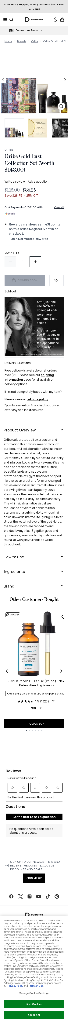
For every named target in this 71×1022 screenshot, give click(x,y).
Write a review (15, 181)
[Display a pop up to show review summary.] (53, 701)
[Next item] (61, 671)
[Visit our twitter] (20, 896)
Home (8, 41)
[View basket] (62, 19)
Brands (21, 41)
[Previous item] (7, 671)
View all (59, 207)
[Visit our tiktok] (47, 896)
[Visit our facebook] (11, 896)
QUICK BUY (36, 723)
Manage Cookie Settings (34, 993)
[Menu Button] (4, 19)
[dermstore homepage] (34, 19)
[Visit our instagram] (29, 896)
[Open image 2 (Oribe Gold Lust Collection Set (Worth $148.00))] (37, 128)
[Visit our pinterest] (56, 896)
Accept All (34, 1015)
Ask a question (38, 181)
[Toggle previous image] (3, 80)
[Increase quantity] (35, 261)
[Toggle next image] (65, 80)
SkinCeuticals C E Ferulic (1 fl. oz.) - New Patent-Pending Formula (37, 683)
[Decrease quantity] (10, 261)
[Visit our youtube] (38, 896)
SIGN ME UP (34, 878)
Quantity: (12, 253)
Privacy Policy (15, 985)
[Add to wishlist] (56, 280)
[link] (55, 19)
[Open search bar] (11, 19)
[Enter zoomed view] (61, 106)
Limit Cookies (34, 1004)
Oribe (34, 41)
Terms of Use (35, 985)
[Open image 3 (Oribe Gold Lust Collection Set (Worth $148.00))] (61, 128)
